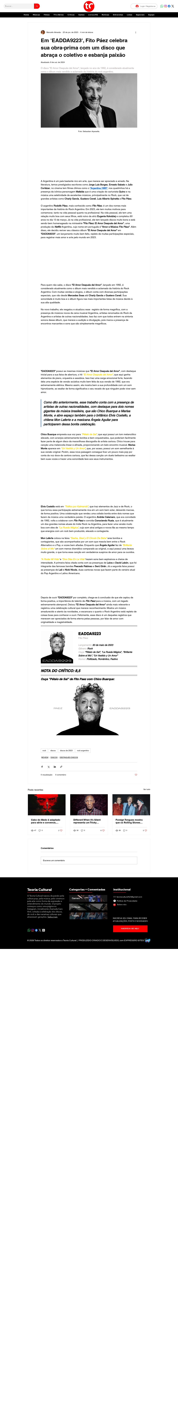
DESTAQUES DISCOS (69, 757)
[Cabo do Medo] (47, 804)
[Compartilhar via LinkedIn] (55, 766)
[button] (140, 14)
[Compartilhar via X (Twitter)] (48, 766)
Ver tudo (146, 789)
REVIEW (44, 757)
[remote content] (89, 157)
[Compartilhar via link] (61, 766)
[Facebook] (169, 6)
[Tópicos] (43, 930)
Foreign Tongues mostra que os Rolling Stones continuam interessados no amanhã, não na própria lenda (131, 821)
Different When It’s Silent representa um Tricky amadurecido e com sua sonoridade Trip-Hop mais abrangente (87, 821)
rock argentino (83, 750)
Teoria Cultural (39, 889)
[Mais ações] (135, 32)
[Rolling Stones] (131, 804)
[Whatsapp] (162, 6)
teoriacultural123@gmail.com (129, 897)
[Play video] (89, 708)
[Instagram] (165, 6)
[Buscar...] (37, 6)
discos (53, 750)
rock (44, 750)
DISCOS (54, 757)
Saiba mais (52, 917)
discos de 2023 (66, 750)
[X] (172, 6)
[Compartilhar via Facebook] (42, 766)
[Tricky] (89, 804)
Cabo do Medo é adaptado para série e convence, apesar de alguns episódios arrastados (46, 821)
